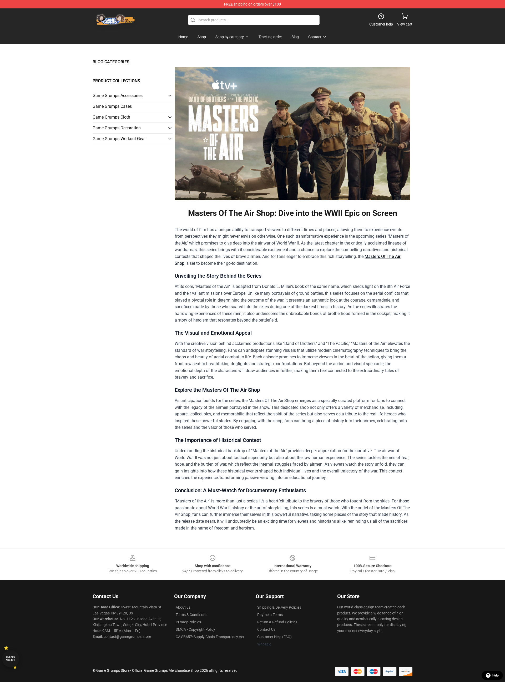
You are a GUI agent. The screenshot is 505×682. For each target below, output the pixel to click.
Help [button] (495, 675)
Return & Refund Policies (277, 622)
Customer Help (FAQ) (274, 637)
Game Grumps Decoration (117, 127)
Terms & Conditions (191, 615)
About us (183, 607)
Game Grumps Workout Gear (119, 138)
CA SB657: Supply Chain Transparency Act (210, 637)
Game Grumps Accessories (118, 95)
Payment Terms (270, 615)
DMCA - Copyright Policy (195, 629)
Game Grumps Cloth (111, 117)
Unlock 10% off (10, 658)
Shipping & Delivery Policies (279, 607)
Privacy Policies (188, 622)
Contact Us (266, 629)
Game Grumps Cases (112, 106)
